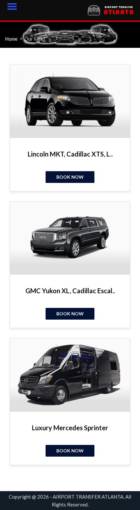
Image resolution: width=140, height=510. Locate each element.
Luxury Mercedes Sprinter (70, 428)
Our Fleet (34, 39)
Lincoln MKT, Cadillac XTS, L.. (70, 154)
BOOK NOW (70, 177)
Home (11, 39)
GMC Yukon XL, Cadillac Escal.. (70, 291)
